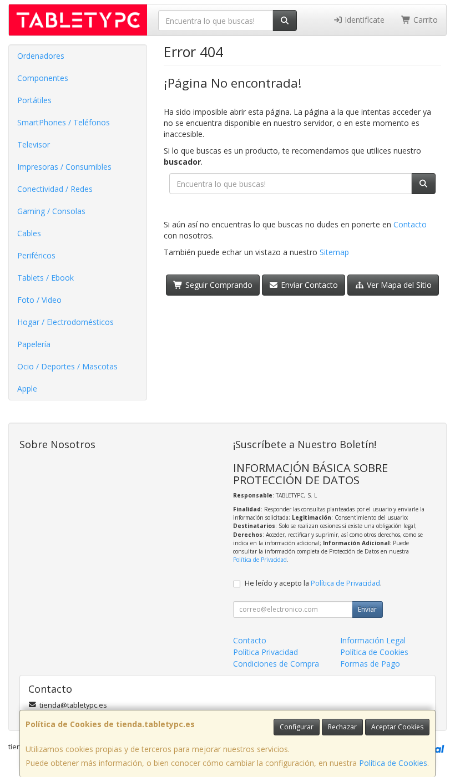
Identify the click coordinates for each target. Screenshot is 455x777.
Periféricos (36, 255)
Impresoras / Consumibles (64, 166)
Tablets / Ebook (45, 277)
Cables (29, 233)
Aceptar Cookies (397, 727)
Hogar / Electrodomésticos (65, 322)
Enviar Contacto (308, 285)
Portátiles (34, 100)
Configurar (297, 727)
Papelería (33, 344)
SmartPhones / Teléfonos (63, 122)
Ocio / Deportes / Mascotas (67, 366)
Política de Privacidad (260, 559)
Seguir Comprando (217, 285)
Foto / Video (39, 299)
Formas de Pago (370, 663)
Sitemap (334, 252)
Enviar (367, 609)
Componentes (42, 78)
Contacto (410, 224)
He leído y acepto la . (313, 583)
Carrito (424, 19)
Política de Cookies (393, 763)
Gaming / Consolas (51, 211)
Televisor (33, 144)
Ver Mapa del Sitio (398, 285)
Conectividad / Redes (55, 189)
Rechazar (342, 727)
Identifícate (363, 19)
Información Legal (373, 640)
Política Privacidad (265, 652)
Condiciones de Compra (276, 663)
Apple (27, 388)
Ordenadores (40, 55)
